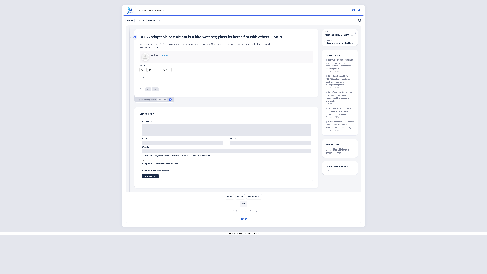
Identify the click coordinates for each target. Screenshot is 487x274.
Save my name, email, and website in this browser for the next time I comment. (178, 156)
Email (233, 138)
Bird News (162, 100)
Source (156, 47)
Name (145, 138)
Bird (148, 89)
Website (145, 147)
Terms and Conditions (237, 233)
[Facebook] (353, 10)
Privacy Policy (253, 233)
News (155, 89)
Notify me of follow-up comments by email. (160, 163)
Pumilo (164, 55)
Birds (328, 171)
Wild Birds (333, 153)
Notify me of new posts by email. (155, 171)
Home (130, 20)
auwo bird (329, 150)
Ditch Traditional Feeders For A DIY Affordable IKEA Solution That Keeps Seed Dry (340, 125)
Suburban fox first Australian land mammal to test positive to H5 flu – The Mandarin (339, 111)
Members (153, 20)
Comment (147, 121)
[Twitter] (358, 10)
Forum (140, 20)
